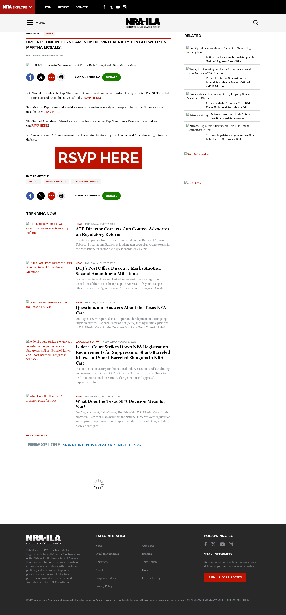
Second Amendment (86, 181)
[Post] (41, 74)
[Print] (61, 79)
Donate (146, 570)
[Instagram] (125, 3)
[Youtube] (118, 3)
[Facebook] (104, 3)
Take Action (149, 562)
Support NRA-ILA (87, 76)
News (49, 33)
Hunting (147, 553)
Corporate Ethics (106, 578)
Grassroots (102, 562)
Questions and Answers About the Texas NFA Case (121, 310)
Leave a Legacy (151, 578)
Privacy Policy (104, 586)
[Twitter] (111, 3)
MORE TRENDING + (36, 435)
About (99, 570)
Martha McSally (56, 181)
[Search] (256, 23)
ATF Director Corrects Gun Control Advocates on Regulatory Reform (122, 231)
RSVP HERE (91, 98)
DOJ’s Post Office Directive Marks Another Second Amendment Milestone (118, 270)
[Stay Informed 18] (197, 154)
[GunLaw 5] (192, 183)
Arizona (34, 181)
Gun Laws (148, 545)
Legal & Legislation (88, 342)
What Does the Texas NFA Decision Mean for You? (120, 404)
